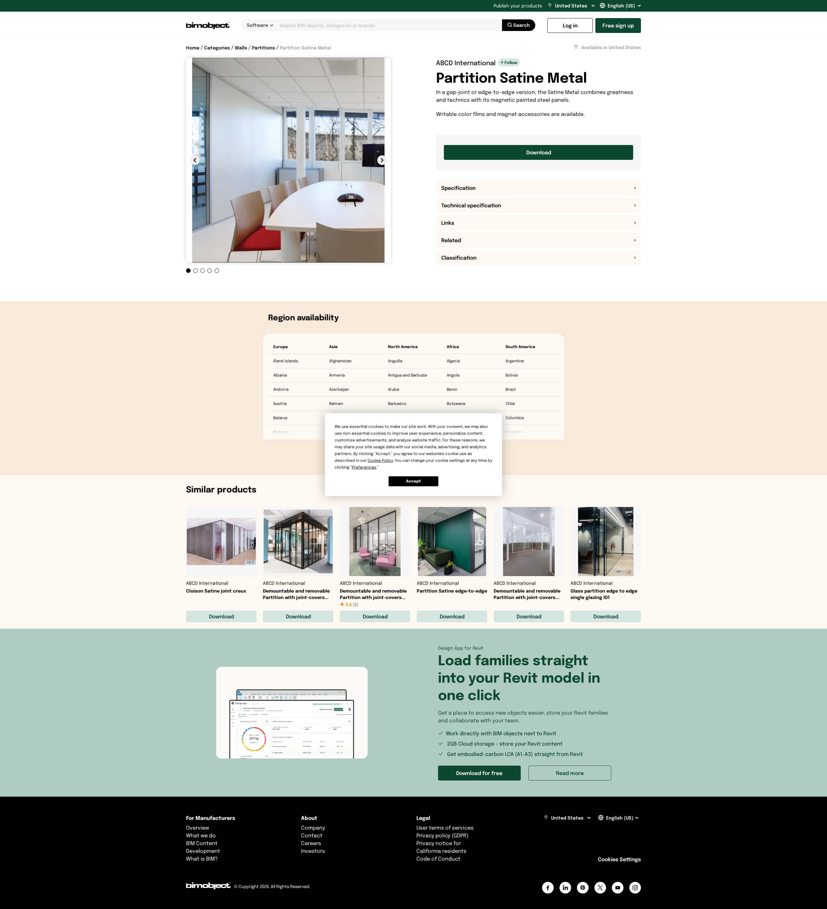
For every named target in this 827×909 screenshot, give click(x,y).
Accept (413, 481)
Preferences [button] (364, 467)
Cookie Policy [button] (380, 460)
